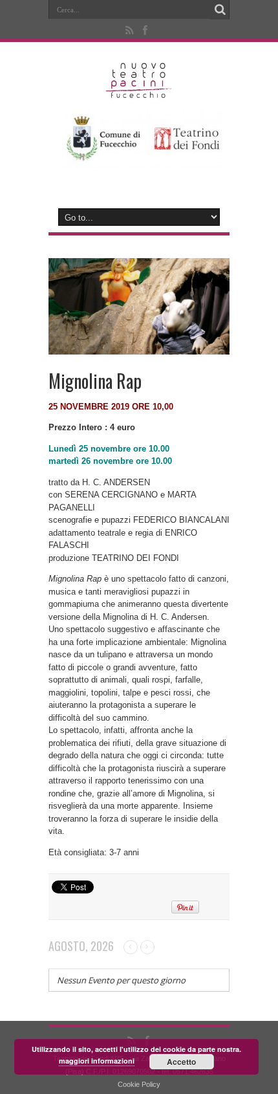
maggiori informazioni (96, 1061)
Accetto (181, 1061)
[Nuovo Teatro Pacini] (139, 93)
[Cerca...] (220, 9)
